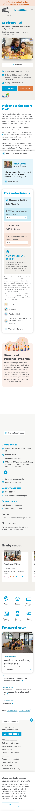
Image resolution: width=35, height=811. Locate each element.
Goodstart (11, 564)
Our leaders (6, 756)
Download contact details (14, 479)
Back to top (31, 720)
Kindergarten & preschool (11, 746)
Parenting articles (25, 710)
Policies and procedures (10, 753)
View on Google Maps (16, 433)
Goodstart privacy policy (11, 769)
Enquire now (25, 88)
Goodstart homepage (6, 10)
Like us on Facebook (5, 472)
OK (10, 804)
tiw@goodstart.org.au (13, 458)
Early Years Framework (10, 139)
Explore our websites (10, 722)
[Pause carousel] (4, 41)
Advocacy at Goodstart (10, 759)
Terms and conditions (10, 772)
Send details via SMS (13, 482)
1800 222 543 (22, 10)
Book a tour (9, 88)
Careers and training (9, 762)
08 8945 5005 (10, 455)
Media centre (7, 749)
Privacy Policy (18, 798)
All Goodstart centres (10, 740)
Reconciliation (7, 765)
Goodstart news (12, 710)
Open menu (32, 10)
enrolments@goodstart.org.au (16, 496)
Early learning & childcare (11, 743)
